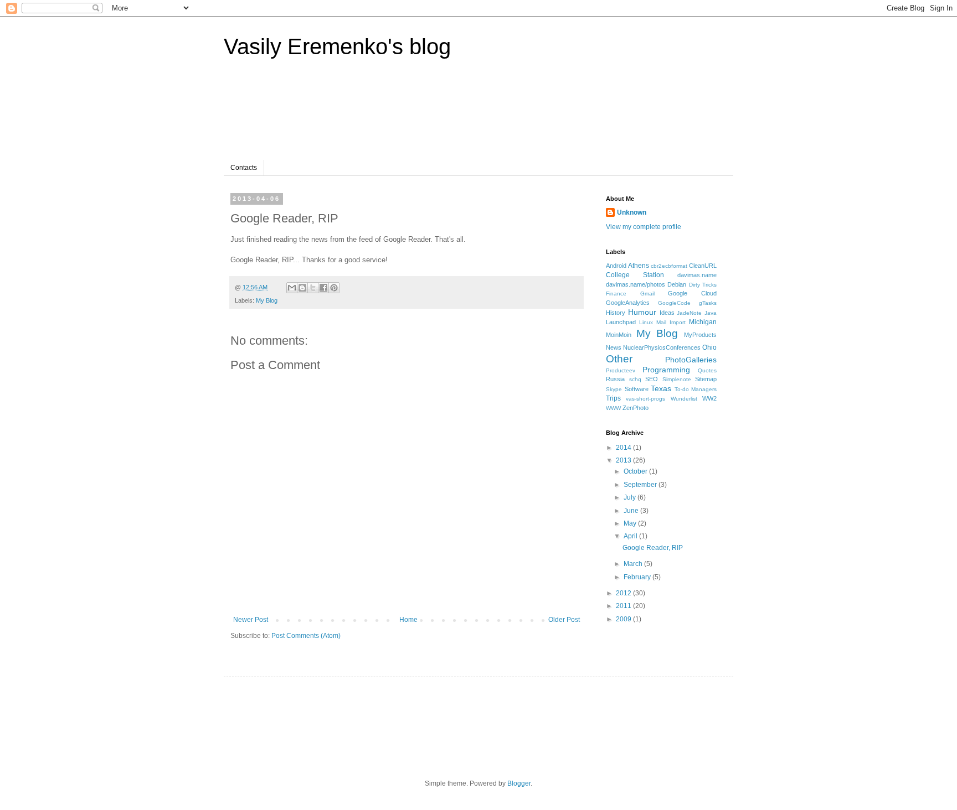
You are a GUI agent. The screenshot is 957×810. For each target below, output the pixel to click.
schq (635, 379)
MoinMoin (618, 334)
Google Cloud (692, 293)
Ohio (709, 347)
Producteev (620, 370)
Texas (661, 388)
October (636, 471)
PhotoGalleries (691, 359)
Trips (613, 398)
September (641, 485)
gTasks (708, 303)
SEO (651, 379)
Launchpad (621, 322)
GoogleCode (674, 303)
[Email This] (291, 287)
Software (637, 389)
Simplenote (676, 379)
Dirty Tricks (703, 285)
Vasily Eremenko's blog (337, 46)
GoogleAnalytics (628, 302)
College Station (635, 275)
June (632, 511)
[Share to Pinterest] (333, 287)
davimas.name (697, 275)
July (630, 497)
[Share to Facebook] (323, 287)
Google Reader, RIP (652, 548)
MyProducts (700, 334)
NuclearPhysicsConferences (662, 347)
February (638, 577)
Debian (676, 284)
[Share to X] (312, 287)
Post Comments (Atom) (306, 636)
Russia (615, 379)
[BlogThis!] (302, 287)
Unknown (631, 212)
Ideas (667, 312)
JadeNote (689, 313)
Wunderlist (684, 399)
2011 (624, 606)
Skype (614, 389)
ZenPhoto (635, 407)
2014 (624, 447)
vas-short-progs (645, 399)
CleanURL (703, 265)
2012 (624, 593)
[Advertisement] (442, 116)
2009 (624, 619)
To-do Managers (696, 389)
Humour (642, 312)
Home (408, 620)
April (631, 536)
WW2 (709, 398)
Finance (616, 293)
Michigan (703, 322)
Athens (638, 265)
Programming (666, 369)
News (613, 347)
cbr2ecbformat (669, 266)
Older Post (564, 620)
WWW (613, 408)
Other (619, 359)
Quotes (707, 370)
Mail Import (671, 322)
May (631, 523)
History (615, 312)
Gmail (647, 293)
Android (616, 265)
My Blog (266, 300)
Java (710, 313)
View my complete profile (643, 227)
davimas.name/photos (635, 284)
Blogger (519, 783)
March (634, 564)
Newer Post (250, 620)
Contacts (243, 168)
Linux (646, 322)
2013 (624, 460)
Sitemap (706, 379)
